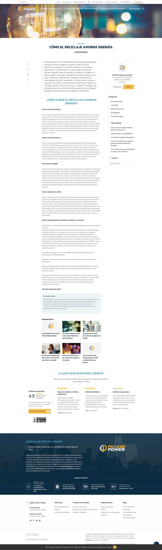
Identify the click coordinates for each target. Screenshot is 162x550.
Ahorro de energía (116, 101)
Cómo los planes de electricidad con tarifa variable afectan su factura (90, 358)
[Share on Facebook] (28, 64)
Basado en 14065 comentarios (40, 397)
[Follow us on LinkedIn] (40, 520)
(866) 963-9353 (38, 502)
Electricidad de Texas (117, 109)
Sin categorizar (115, 112)
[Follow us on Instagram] (34, 520)
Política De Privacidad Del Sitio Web (126, 544)
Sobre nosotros (66, 2)
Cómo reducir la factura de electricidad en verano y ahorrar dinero (123, 150)
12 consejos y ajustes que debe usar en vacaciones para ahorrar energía (50, 357)
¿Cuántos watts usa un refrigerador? (122, 133)
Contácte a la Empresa (111, 2)
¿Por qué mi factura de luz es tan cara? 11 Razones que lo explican (71, 335)
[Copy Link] (28, 80)
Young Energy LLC (95, 544)
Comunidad (114, 105)
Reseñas (57, 510)
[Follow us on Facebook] (31, 520)
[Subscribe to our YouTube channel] (37, 520)
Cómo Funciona (134, 9)
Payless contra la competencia (110, 512)
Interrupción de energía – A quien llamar (85, 510)
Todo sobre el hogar (117, 116)
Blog (88, 2)
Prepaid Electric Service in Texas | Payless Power (51, 334)
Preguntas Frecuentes (79, 2)
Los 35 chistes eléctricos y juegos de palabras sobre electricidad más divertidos (122, 143)
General (103, 510)
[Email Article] (28, 74)
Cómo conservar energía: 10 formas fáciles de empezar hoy (121, 128)
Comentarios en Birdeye (61, 512)
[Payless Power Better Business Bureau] (39, 420)
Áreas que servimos (107, 507)
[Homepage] (27, 8)
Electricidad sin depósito (73, 9)
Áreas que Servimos (98, 2)
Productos (104, 515)
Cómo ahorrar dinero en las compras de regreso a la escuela (71, 357)
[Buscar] (143, 8)
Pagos (58, 2)
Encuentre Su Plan (92, 9)
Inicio (79, 43)
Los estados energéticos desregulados (123, 137)
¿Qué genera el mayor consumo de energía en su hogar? (92, 335)
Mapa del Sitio (106, 502)
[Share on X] (28, 69)
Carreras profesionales (61, 507)
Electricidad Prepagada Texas (51, 9)
